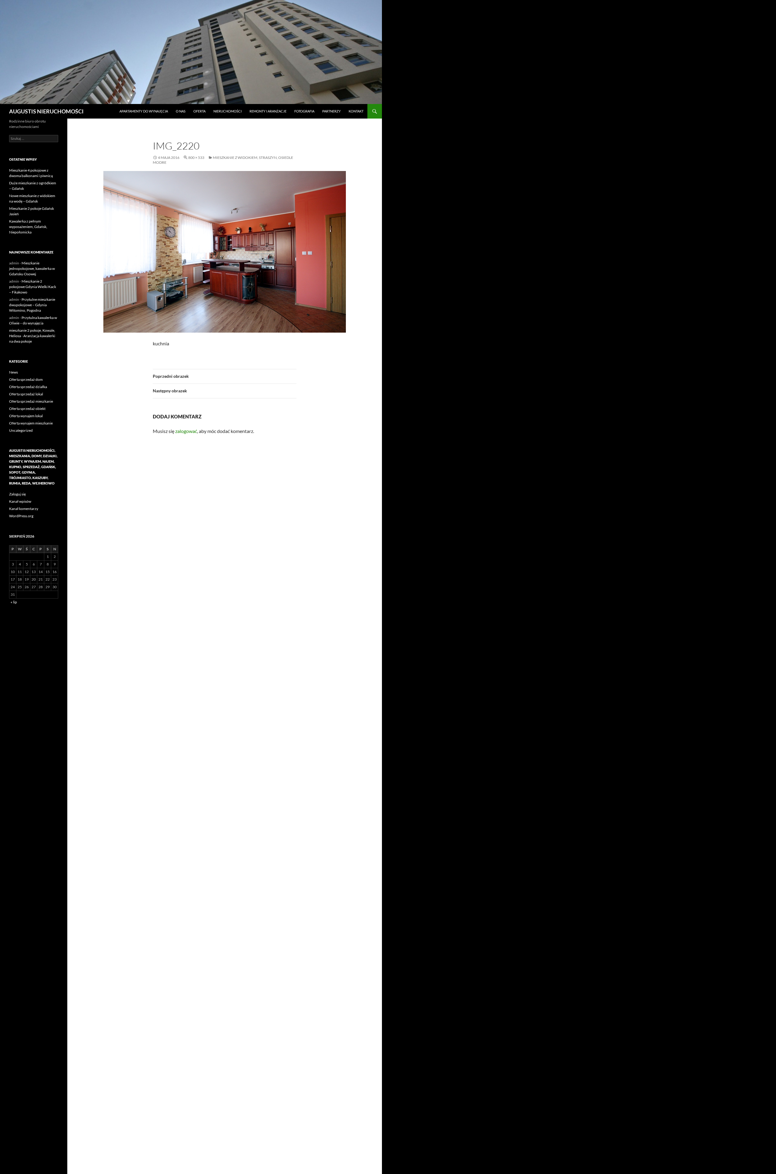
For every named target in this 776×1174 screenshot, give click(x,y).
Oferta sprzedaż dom (26, 379)
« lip (14, 602)
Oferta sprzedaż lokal (26, 394)
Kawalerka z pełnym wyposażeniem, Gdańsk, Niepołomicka (28, 226)
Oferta (199, 111)
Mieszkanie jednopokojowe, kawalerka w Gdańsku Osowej (32, 268)
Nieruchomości (227, 111)
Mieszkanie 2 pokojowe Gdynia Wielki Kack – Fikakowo (32, 286)
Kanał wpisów (20, 501)
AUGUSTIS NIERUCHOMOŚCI (46, 111)
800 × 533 (196, 157)
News (13, 372)
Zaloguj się (17, 494)
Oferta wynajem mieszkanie (31, 423)
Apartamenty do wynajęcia (143, 111)
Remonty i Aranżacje (267, 111)
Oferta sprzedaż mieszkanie (31, 401)
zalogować (186, 431)
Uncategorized (21, 430)
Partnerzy (331, 111)
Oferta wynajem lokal (26, 416)
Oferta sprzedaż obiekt (27, 408)
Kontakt (356, 111)
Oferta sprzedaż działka (28, 386)
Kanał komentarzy (23, 508)
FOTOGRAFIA (304, 111)
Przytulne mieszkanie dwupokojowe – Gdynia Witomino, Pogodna (32, 305)
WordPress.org (21, 516)
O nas (181, 111)
